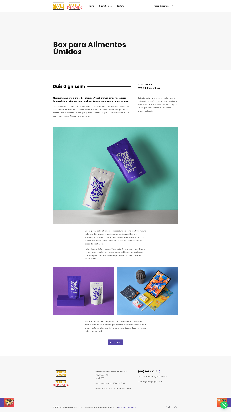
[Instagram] (169, 407)
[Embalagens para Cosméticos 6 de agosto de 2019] (7, 402)
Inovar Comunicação (127, 407)
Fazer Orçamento (162, 6)
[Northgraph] (68, 6)
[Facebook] (166, 407)
